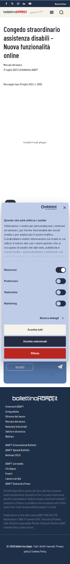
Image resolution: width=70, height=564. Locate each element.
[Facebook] (6, 4)
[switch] (61, 281)
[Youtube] (30, 4)
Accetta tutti (35, 329)
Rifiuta (35, 353)
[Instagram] (18, 4)
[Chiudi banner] (64, 207)
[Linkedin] (24, 4)
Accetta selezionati (35, 341)
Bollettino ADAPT (30, 69)
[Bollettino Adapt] (23, 12)
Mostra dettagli (49, 318)
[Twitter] (12, 4)
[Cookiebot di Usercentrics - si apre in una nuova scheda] (42, 207)
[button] (61, 12)
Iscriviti (19, 367)
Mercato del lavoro (13, 64)
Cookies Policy (39, 551)
